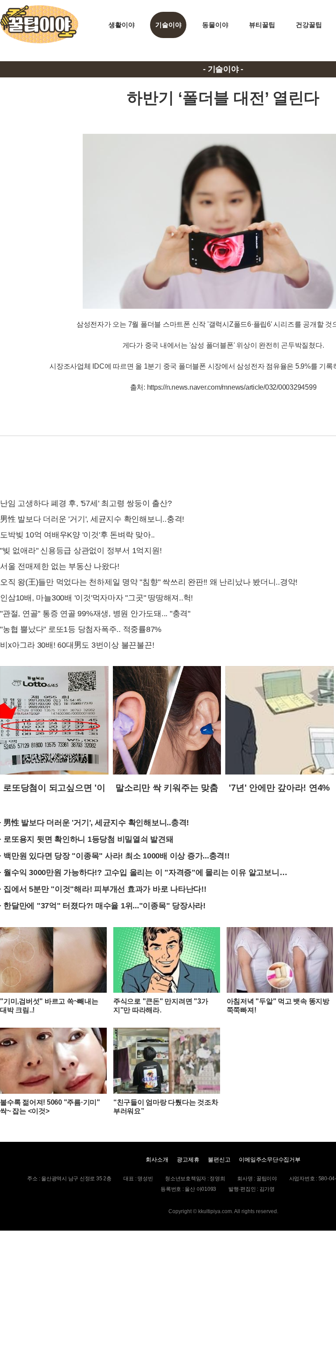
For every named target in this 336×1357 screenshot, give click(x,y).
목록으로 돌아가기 (223, 465)
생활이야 (121, 24)
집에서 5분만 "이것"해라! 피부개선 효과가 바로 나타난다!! (105, 889)
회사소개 (157, 1159)
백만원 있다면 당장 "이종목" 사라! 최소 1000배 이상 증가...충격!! (117, 855)
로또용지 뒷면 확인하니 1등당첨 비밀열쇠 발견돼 (89, 839)
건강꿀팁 (309, 24)
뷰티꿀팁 (262, 24)
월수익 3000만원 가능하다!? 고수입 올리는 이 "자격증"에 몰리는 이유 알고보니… (145, 872)
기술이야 (168, 24)
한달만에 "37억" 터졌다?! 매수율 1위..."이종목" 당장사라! (105, 905)
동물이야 (215, 24)
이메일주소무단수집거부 (269, 1159)
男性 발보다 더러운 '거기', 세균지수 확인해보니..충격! (96, 822)
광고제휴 (188, 1159)
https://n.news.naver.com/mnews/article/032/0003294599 (232, 387)
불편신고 (219, 1159)
